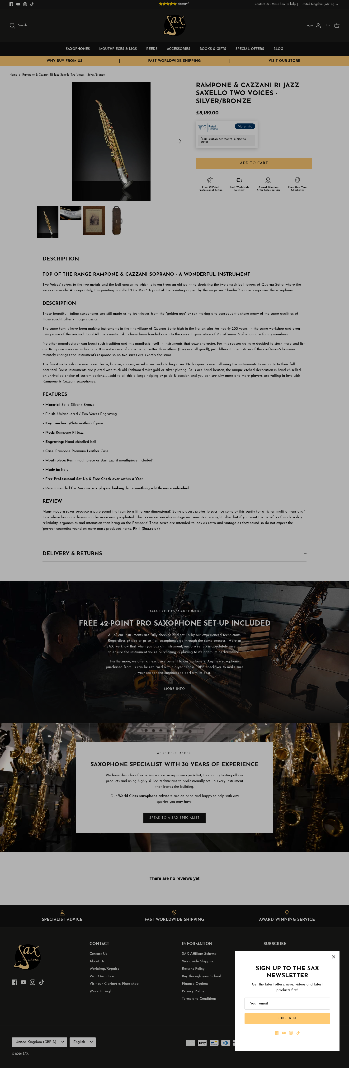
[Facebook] (276, 1033)
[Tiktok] (298, 1033)
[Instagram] (291, 1033)
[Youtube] (284, 1033)
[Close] (333, 957)
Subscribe (287, 1018)
